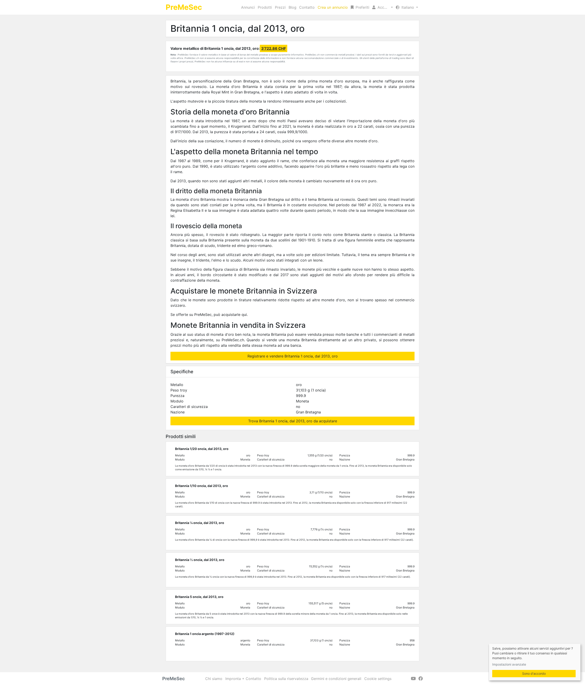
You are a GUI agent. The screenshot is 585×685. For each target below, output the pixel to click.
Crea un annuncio (333, 7)
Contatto (307, 7)
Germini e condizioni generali (336, 678)
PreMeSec (184, 7)
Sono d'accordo (534, 673)
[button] (383, 7)
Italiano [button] (407, 7)
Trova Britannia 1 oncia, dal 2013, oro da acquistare (292, 421)
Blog (292, 7)
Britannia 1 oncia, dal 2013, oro (237, 28)
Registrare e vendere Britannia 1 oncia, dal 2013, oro (292, 356)
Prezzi (280, 7)
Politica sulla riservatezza (286, 678)
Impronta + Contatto (243, 678)
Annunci (248, 7)
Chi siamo (213, 678)
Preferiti (361, 7)
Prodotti (265, 7)
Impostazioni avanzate (509, 664)
